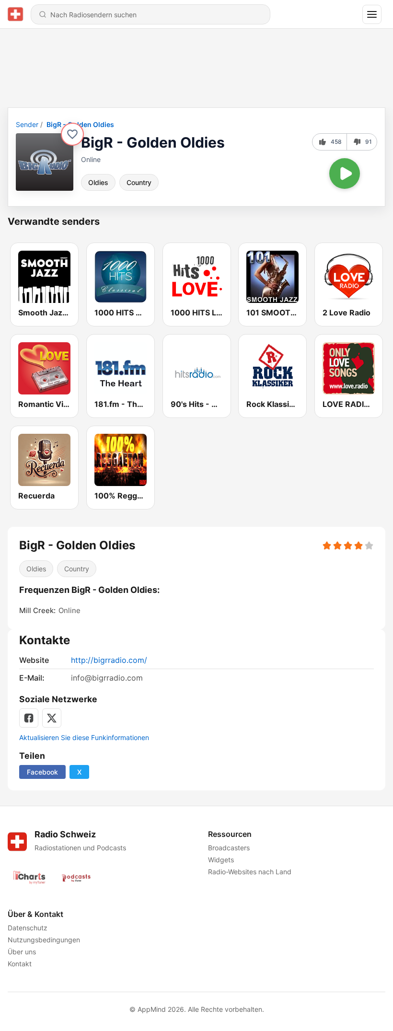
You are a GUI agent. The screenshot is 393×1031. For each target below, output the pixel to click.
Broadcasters (229, 848)
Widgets (221, 860)
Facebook (42, 772)
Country (139, 182)
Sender (27, 124)
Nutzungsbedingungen (44, 940)
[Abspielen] (344, 173)
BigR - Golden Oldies (80, 124)
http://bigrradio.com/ (109, 660)
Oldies (98, 182)
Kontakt (20, 964)
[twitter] (51, 718)
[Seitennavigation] (371, 14)
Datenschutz (27, 928)
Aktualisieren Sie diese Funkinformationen (84, 737)
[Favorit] (72, 134)
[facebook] (28, 718)
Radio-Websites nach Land (249, 872)
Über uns (22, 952)
